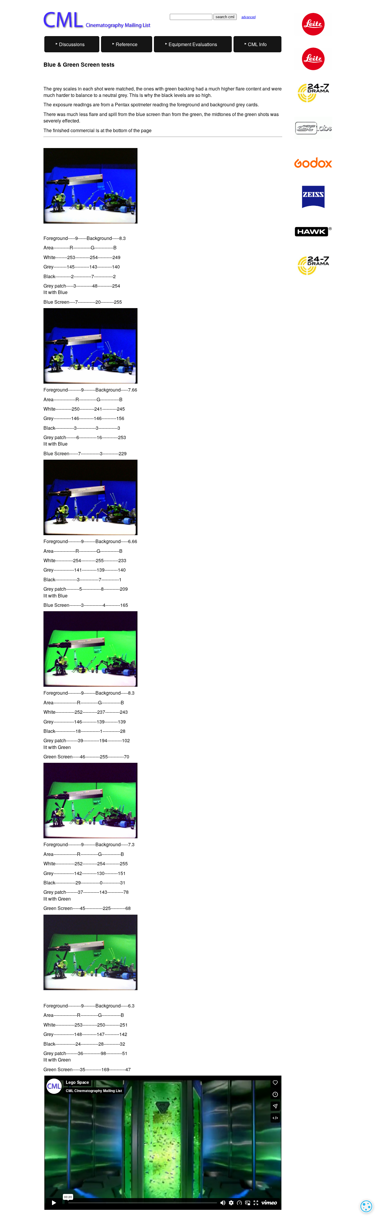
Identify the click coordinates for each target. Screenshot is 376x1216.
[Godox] (313, 162)
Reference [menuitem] (126, 44)
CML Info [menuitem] (257, 44)
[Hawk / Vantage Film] (313, 231)
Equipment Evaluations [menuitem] (193, 44)
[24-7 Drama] (313, 93)
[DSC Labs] (313, 128)
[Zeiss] (313, 197)
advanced (248, 16)
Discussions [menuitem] (72, 44)
